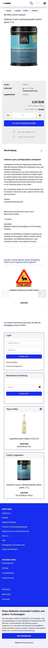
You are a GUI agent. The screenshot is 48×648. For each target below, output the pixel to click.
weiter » (26, 11)
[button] (8, 115)
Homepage (8, 325)
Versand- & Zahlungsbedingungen (14, 527)
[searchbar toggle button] (31, 3)
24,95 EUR (24, 444)
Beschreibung (10, 150)
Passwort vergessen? (14, 366)
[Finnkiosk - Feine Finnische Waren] (5, 3)
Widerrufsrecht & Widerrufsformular (15, 531)
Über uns (5, 536)
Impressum (6, 513)
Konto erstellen (11, 362)
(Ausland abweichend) (30, 91)
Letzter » (35, 11)
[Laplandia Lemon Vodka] (24, 424)
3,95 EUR (24, 493)
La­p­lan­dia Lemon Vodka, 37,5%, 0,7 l (24, 439)
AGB (3, 540)
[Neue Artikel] (41, 409)
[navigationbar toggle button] (44, 3)
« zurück (17, 11)
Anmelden (24, 356)
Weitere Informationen (24, 643)
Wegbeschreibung (9, 522)
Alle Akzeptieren (24, 636)
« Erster (8, 11)
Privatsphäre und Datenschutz (13, 545)
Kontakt (5, 518)
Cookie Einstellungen (10, 549)
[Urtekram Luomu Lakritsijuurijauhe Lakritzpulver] (24, 46)
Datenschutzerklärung (26, 631)
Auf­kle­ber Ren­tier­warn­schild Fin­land (24, 290)
